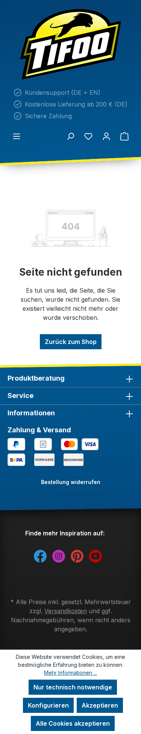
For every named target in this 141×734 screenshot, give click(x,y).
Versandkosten (65, 611)
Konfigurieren (48, 705)
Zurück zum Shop (71, 341)
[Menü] (17, 135)
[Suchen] (70, 135)
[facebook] (40, 556)
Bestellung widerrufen (70, 482)
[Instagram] (58, 556)
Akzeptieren (100, 705)
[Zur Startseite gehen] (70, 44)
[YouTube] (95, 556)
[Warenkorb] (124, 135)
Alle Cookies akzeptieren (73, 723)
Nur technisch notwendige (72, 687)
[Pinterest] (77, 556)
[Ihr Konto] (106, 135)
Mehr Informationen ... (70, 672)
